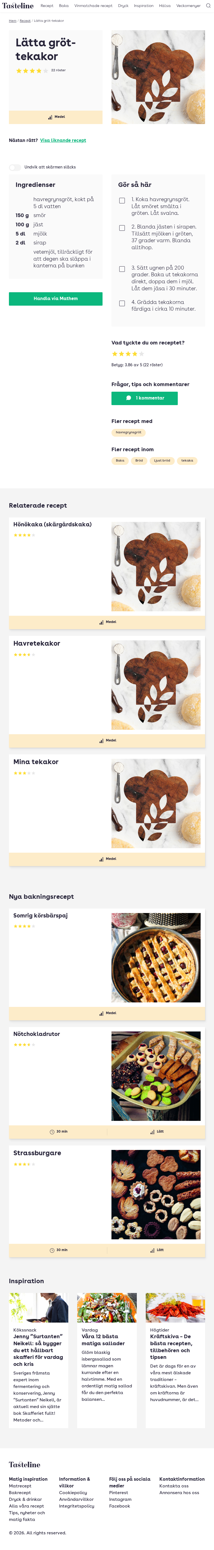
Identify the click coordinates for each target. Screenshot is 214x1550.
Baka (64, 6)
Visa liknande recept (63, 141)
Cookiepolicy (73, 1493)
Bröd (139, 460)
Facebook (119, 1506)
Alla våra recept (26, 1506)
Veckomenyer (188, 6)
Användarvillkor (76, 1499)
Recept (47, 6)
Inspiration (144, 6)
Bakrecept (20, 1493)
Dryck (123, 6)
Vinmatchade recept (93, 6)
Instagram (120, 1499)
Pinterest (118, 1493)
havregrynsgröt (128, 432)
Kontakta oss (174, 1486)
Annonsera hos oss (179, 1493)
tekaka (187, 460)
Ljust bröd (162, 460)
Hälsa (165, 6)
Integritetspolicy (76, 1506)
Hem (12, 21)
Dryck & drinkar (25, 1499)
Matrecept (20, 1486)
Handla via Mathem (56, 299)
